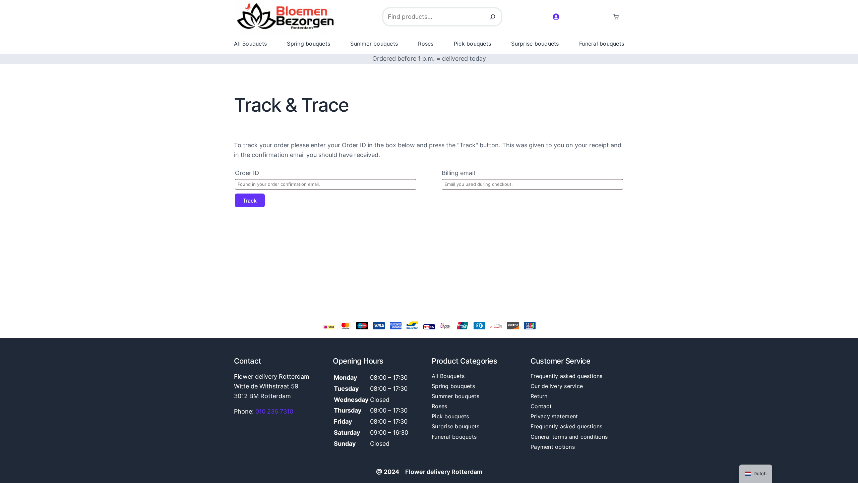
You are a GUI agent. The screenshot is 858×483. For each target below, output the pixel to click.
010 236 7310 (274, 411)
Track (250, 200)
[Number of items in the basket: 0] (616, 16)
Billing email (458, 172)
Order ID (247, 172)
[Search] (493, 17)
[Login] (555, 16)
